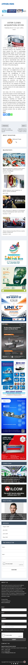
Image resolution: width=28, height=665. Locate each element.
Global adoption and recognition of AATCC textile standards (12, 190)
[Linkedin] (9, 114)
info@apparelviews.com (9, 652)
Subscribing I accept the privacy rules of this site (13, 630)
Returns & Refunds (5, 602)
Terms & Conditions (5, 601)
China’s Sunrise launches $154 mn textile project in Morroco (14, 231)
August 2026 (6, 526)
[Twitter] (6, 114)
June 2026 (5, 533)
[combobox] (3, 627)
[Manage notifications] (24, 662)
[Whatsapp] (11, 114)
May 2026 (5, 537)
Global (14, 29)
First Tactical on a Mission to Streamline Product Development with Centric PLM (14, 211)
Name (3, 547)
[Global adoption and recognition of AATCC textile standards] (14, 181)
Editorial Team (13, 28)
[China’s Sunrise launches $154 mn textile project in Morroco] (14, 222)
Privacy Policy (4, 599)
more (8, 596)
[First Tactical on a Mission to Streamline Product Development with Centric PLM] (14, 202)
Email (3, 554)
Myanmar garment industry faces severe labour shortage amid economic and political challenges (14, 170)
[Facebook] (4, 114)
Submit (14, 639)
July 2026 (5, 530)
